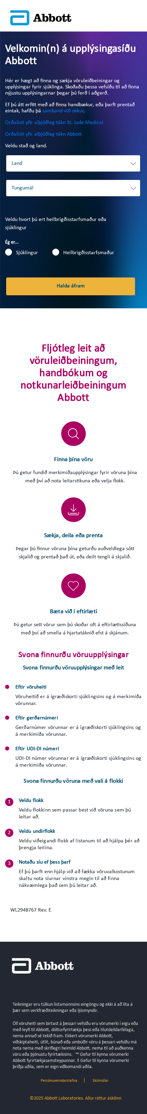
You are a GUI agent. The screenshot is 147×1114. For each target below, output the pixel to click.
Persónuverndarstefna (59, 1081)
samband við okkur (62, 111)
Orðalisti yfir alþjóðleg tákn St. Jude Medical (54, 122)
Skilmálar (100, 1081)
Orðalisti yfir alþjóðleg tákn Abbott (43, 134)
